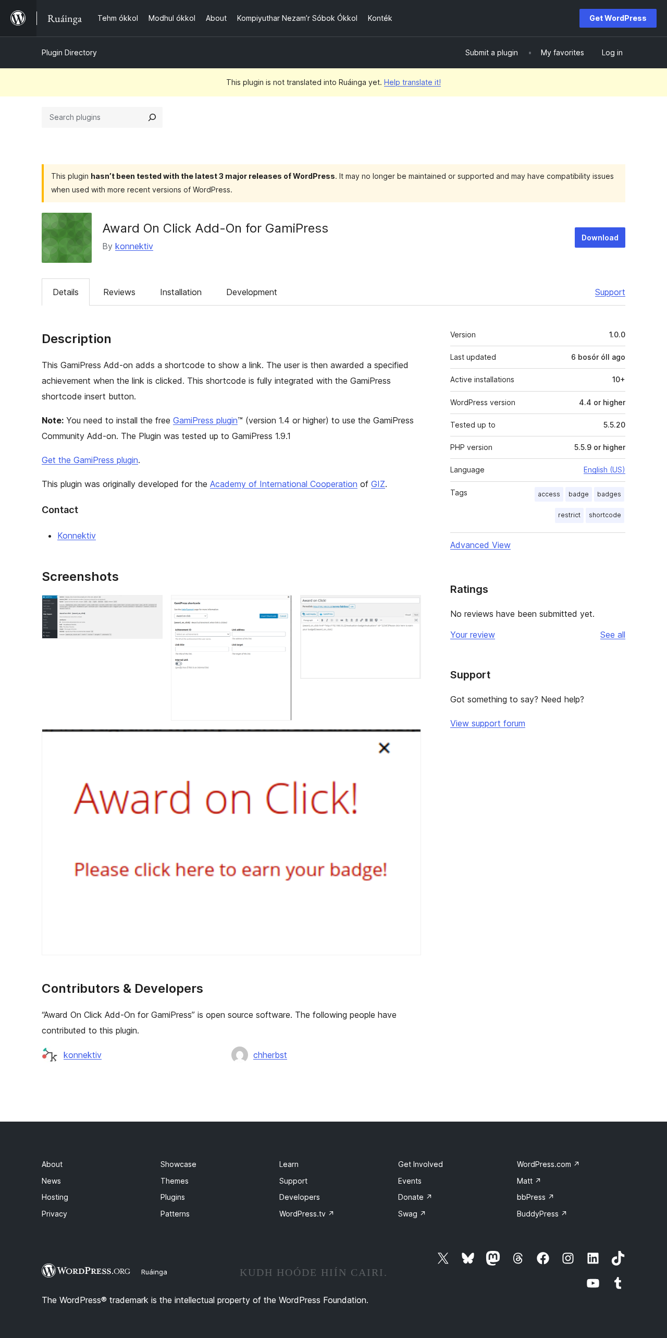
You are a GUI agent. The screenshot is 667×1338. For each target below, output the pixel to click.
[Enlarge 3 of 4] (407, 609)
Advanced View (480, 545)
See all (612, 634)
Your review (472, 634)
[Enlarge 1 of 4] (148, 609)
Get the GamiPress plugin (90, 460)
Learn (289, 1164)
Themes (174, 1180)
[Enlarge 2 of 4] (278, 609)
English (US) (604, 469)
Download (600, 237)
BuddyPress (542, 1213)
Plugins (172, 1197)
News (51, 1180)
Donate (415, 1197)
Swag (412, 1213)
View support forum (487, 723)
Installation (181, 292)
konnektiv (134, 246)
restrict (569, 515)
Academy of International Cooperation (283, 484)
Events (410, 1180)
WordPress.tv (307, 1213)
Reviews (119, 292)
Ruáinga (154, 1272)
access (549, 494)
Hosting (55, 1197)
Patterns (175, 1213)
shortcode (605, 515)
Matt (529, 1180)
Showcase (178, 1164)
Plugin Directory (69, 52)
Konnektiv (76, 535)
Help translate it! (412, 82)
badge (579, 494)
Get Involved (420, 1164)
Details (66, 292)
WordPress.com (548, 1164)
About (52, 1164)
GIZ (378, 484)
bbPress (535, 1197)
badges (609, 494)
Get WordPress (618, 18)
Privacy (54, 1213)
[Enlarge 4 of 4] (407, 743)
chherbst (270, 1055)
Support (610, 292)
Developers (299, 1197)
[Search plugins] (152, 117)
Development (251, 292)
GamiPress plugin (205, 420)
